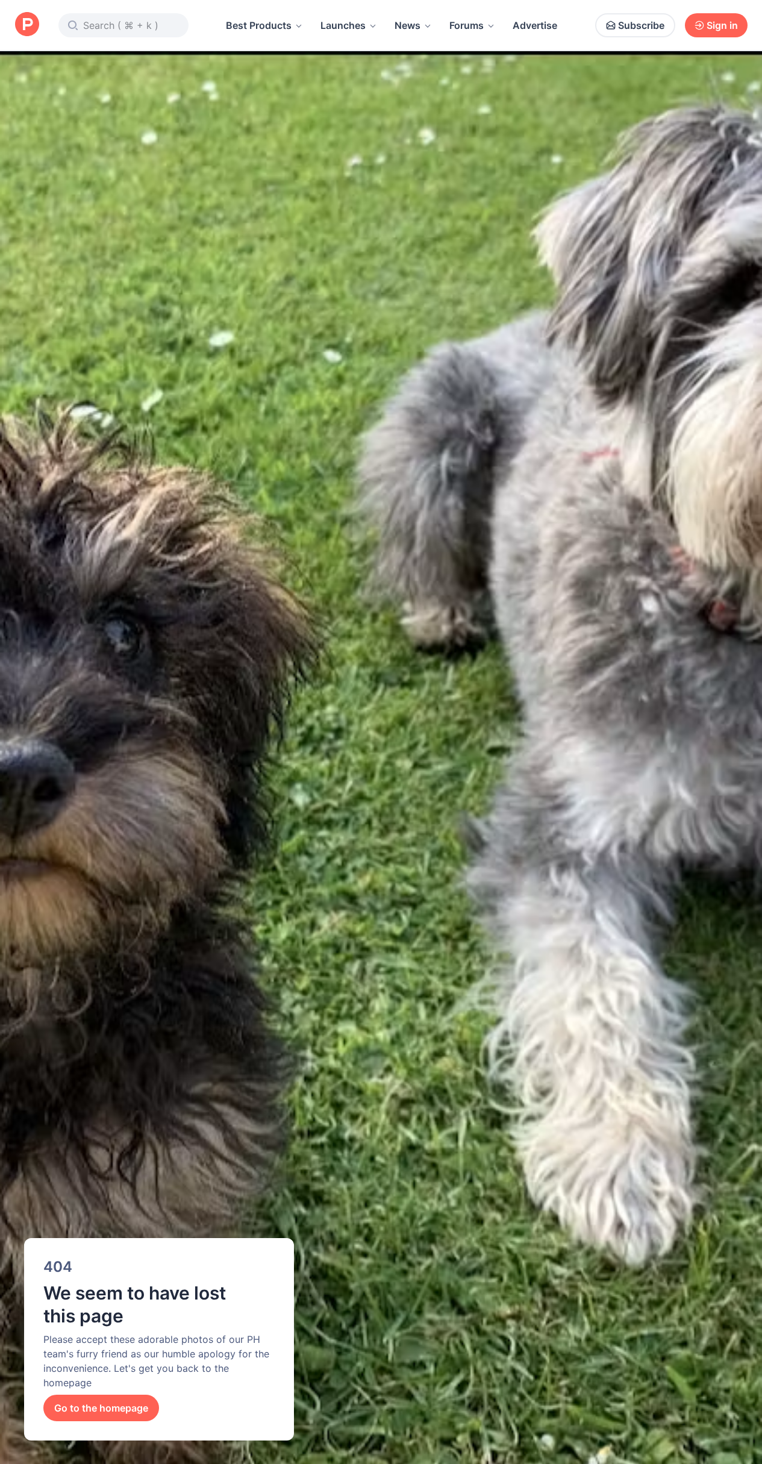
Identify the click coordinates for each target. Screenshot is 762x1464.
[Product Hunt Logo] (27, 25)
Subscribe (641, 25)
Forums (466, 25)
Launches (343, 25)
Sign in (722, 25)
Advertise (535, 25)
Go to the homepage (101, 1408)
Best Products (259, 25)
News (407, 25)
